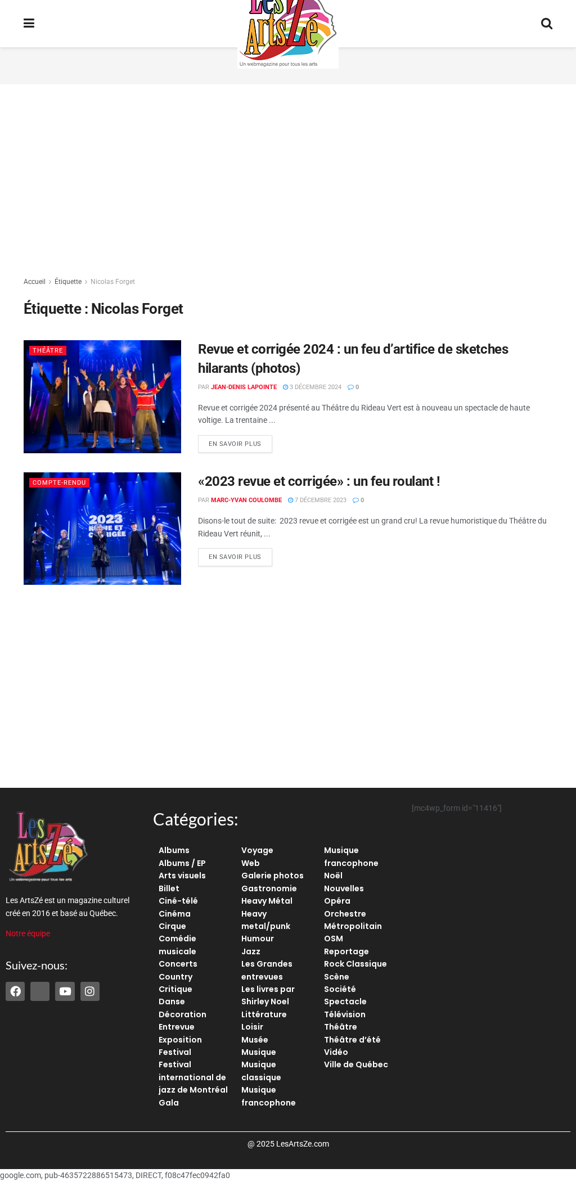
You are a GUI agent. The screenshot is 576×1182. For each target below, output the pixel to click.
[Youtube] (64, 991)
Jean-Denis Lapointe (244, 387)
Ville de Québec (356, 1064)
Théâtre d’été (352, 1039)
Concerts (178, 963)
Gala (169, 1102)
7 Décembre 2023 (319, 500)
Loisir (252, 1026)
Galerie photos (272, 875)
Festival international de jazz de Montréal (193, 1077)
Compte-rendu (59, 482)
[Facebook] (15, 991)
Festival (175, 1052)
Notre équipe (28, 933)
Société (340, 989)
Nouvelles (344, 888)
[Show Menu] (29, 23)
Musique (258, 1052)
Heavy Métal (266, 900)
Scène (336, 976)
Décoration (182, 1014)
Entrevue (177, 1026)
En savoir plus (240, 441)
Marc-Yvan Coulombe (246, 500)
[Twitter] (40, 991)
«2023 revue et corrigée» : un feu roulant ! (319, 481)
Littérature (264, 1014)
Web (250, 863)
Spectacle (345, 1001)
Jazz (250, 951)
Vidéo (336, 1052)
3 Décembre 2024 (314, 387)
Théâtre (48, 350)
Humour (257, 938)
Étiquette (68, 282)
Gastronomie (269, 888)
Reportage (346, 951)
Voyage (257, 850)
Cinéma (175, 913)
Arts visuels (182, 875)
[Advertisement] (288, 180)
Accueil (35, 282)
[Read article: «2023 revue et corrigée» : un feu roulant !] (102, 528)
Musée (254, 1039)
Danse (172, 1001)
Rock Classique (355, 963)
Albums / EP (182, 863)
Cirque (172, 926)
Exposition (180, 1039)
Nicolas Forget (113, 282)
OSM (333, 938)
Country (175, 976)
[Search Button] (546, 23)
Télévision (345, 1014)
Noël (333, 875)
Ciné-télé (178, 900)
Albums (174, 850)
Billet (169, 888)
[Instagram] (90, 991)
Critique (175, 989)
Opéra (337, 900)
